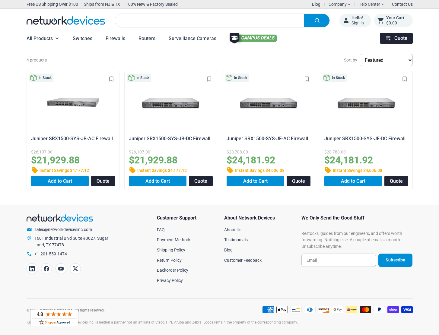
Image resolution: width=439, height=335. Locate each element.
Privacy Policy (170, 280)
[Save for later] (111, 79)
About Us (232, 229)
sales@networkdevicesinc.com (63, 229)
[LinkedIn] (32, 268)
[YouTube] (61, 268)
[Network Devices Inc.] (66, 20)
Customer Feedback (243, 260)
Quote (400, 38)
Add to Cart (60, 181)
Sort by (350, 60)
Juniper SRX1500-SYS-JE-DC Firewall (365, 138)
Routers (146, 38)
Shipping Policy (171, 250)
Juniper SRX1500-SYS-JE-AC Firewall (267, 138)
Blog (316, 4)
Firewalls (115, 38)
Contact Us (402, 4)
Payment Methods (174, 239)
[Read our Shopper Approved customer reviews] (54, 318)
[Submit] (316, 20)
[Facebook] (46, 268)
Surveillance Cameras (192, 38)
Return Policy (169, 260)
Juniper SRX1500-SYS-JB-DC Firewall (169, 138)
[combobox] (222, 20)
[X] (75, 268)
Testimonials (236, 239)
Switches (82, 38)
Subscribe (395, 260)
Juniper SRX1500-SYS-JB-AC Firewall (72, 138)
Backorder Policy (172, 270)
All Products (40, 38)
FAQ (161, 229)
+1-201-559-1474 (50, 253)
